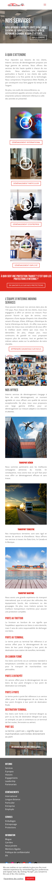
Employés (9, 809)
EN (6, 855)
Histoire (8, 774)
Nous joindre (11, 845)
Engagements (11, 778)
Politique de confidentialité (17, 852)
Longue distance (12, 799)
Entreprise (10, 806)
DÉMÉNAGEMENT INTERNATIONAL (26, 142)
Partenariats (11, 784)
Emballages (10, 821)
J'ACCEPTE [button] (30, 878)
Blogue (8, 839)
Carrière (9, 842)
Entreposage (11, 824)
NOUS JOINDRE (38, 37)
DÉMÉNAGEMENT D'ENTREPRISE (26, 224)
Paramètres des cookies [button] (13, 879)
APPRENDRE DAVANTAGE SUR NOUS (26, 349)
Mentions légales (13, 849)
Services (9, 768)
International (11, 796)
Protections (10, 827)
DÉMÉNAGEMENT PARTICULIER (26, 183)
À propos (9, 771)
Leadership (10, 781)
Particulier (10, 802)
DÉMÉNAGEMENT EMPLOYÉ (26, 265)
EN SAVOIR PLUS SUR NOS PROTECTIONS (26, 285)
